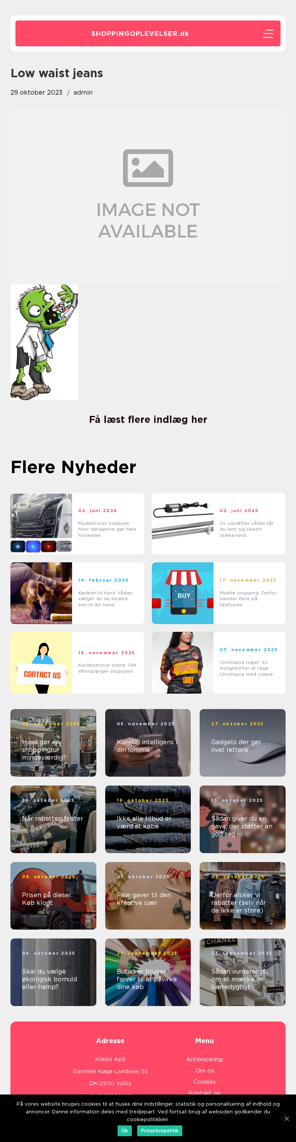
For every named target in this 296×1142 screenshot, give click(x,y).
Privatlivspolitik (159, 1131)
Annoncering (204, 1059)
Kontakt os (204, 1092)
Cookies (204, 1081)
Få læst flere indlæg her (148, 419)
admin (83, 92)
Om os (204, 1070)
